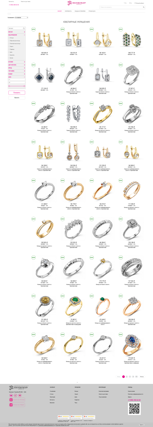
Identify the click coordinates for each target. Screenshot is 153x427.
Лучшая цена (92, 11)
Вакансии (52, 402)
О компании (52, 391)
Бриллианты (68, 11)
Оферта (129, 397)
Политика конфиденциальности (135, 394)
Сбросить (16, 97)
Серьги (11, 46)
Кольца (11, 37)
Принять (142, 424)
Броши (11, 58)
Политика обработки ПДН (62, 425)
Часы (76, 402)
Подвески (12, 49)
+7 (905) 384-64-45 (14, 5)
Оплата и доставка (25, 1)
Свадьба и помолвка (80, 11)
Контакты (11, 1)
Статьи (51, 394)
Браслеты (12, 55)
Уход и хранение (103, 397)
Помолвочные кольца (15, 43)
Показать (16, 93)
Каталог (60, 11)
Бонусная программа (104, 391)
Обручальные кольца (15, 40)
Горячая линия (131, 391)
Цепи (11, 52)
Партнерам (52, 397)
